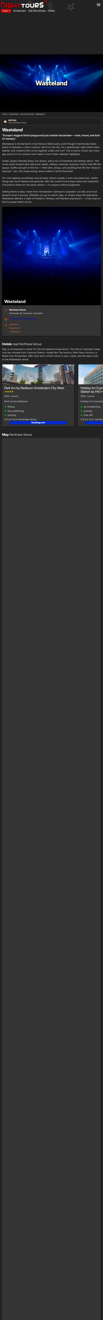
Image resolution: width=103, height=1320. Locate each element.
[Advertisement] (51, 34)
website (14, 324)
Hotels (51, 10)
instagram (15, 331)
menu (98, 4)
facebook (15, 328)
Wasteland (40, 114)
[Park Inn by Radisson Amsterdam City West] (38, 375)
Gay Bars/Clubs (37, 10)
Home (4, 114)
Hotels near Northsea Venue (23, 318)
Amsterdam (19, 10)
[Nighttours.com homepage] (24, 3)
